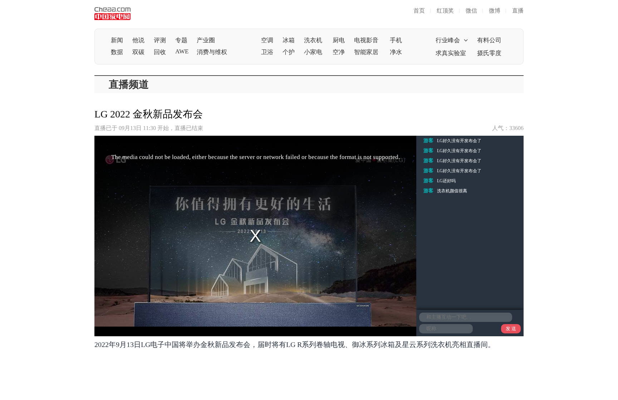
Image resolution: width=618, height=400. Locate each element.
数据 (117, 52)
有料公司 (489, 40)
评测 (160, 40)
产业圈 (206, 40)
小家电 (313, 52)
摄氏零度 (489, 53)
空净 (339, 52)
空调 (267, 40)
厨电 (339, 40)
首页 (419, 11)
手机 (396, 40)
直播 (518, 11)
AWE (181, 51)
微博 (494, 11)
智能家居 (366, 52)
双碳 (138, 52)
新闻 (117, 40)
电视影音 (366, 40)
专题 (181, 40)
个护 (289, 52)
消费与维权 (212, 52)
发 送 (511, 328)
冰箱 (289, 40)
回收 (160, 52)
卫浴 (267, 52)
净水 (396, 52)
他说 (138, 40)
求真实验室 (451, 53)
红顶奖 (445, 11)
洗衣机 (313, 40)
